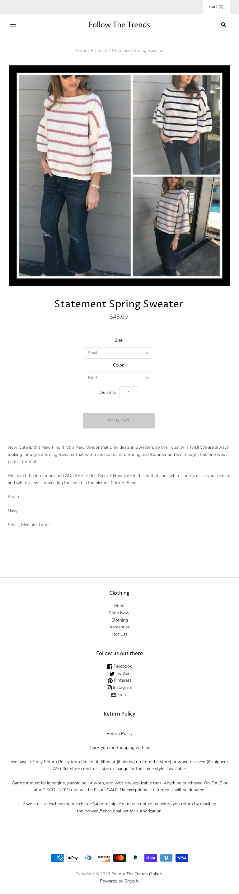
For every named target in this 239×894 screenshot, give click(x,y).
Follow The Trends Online (136, 874)
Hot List (119, 634)
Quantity (108, 392)
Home (81, 51)
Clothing (119, 620)
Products (99, 51)
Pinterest (122, 680)
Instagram (122, 687)
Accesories (119, 627)
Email (122, 695)
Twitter (122, 673)
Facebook (122, 666)
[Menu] (13, 24)
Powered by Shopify (119, 881)
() (216, 7)
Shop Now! (119, 613)
